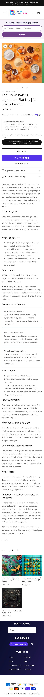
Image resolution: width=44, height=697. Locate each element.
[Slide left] (16, 87)
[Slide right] (27, 87)
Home (11, 657)
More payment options (22, 163)
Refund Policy (15, 669)
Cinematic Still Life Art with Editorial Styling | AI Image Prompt (10, 579)
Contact (27, 669)
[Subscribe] (33, 630)
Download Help (15, 665)
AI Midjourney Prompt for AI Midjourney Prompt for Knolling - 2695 (22, 142)
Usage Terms (29, 665)
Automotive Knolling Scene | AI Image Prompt (11, 612)
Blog (11, 661)
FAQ (26, 661)
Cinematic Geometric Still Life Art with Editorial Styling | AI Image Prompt (31, 579)
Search (22, 34)
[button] (4, 12)
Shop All (27, 657)
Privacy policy (34, 693)
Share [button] (6, 540)
